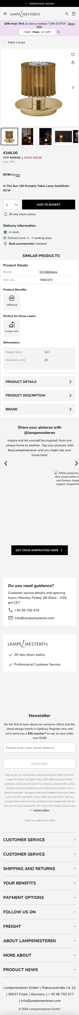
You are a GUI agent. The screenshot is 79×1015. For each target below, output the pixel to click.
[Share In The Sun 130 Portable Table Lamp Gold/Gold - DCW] (73, 62)
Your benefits (19, 883)
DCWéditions (48, 272)
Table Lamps (16, 42)
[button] (9, 136)
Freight (12, 926)
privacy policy (41, 809)
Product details (21, 381)
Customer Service (24, 839)
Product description (25, 395)
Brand (11, 409)
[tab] (39, 839)
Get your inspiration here (37, 550)
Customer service (24, 854)
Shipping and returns (29, 868)
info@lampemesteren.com (34, 618)
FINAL (37, 32)
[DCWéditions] (23, 175)
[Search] (67, 13)
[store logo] (27, 13)
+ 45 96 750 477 (61, 994)
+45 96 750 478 (27, 610)
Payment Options (23, 897)
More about (17, 955)
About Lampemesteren (29, 940)
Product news (20, 969)
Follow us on (19, 912)
